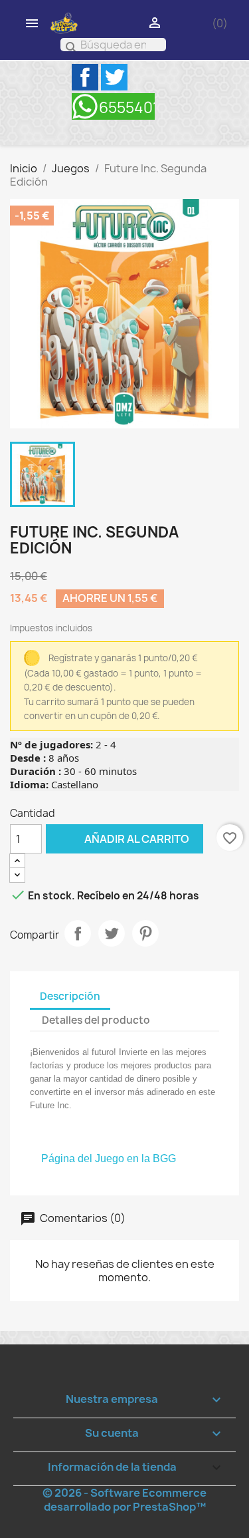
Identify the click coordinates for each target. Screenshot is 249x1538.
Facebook (85, 77)
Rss (113, 106)
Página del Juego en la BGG (108, 1158)
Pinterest (145, 933)
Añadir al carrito (117, 838)
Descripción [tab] (70, 996)
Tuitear (111, 933)
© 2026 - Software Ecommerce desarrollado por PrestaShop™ (124, 1499)
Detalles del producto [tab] (96, 1020)
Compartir (77, 933)
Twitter (114, 77)
